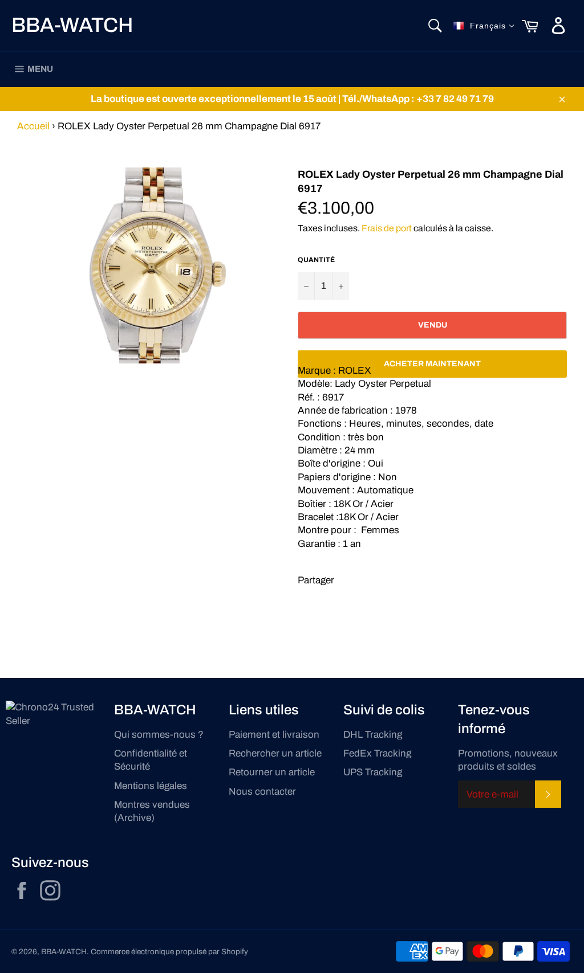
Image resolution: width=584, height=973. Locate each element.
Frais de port (387, 228)
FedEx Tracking (377, 753)
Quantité (316, 260)
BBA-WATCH (72, 25)
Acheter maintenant (432, 363)
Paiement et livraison (274, 734)
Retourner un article (272, 772)
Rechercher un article (275, 753)
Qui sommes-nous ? (159, 734)
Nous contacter (262, 791)
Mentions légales (150, 785)
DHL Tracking (372, 734)
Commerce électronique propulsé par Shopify (169, 951)
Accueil (33, 126)
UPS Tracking (372, 772)
